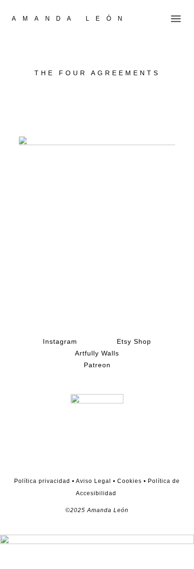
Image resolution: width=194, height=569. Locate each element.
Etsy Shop (134, 341)
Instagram (60, 341)
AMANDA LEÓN (70, 18)
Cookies (129, 481)
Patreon (97, 365)
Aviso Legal (92, 481)
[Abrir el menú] (176, 19)
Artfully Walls (97, 353)
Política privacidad (42, 481)
